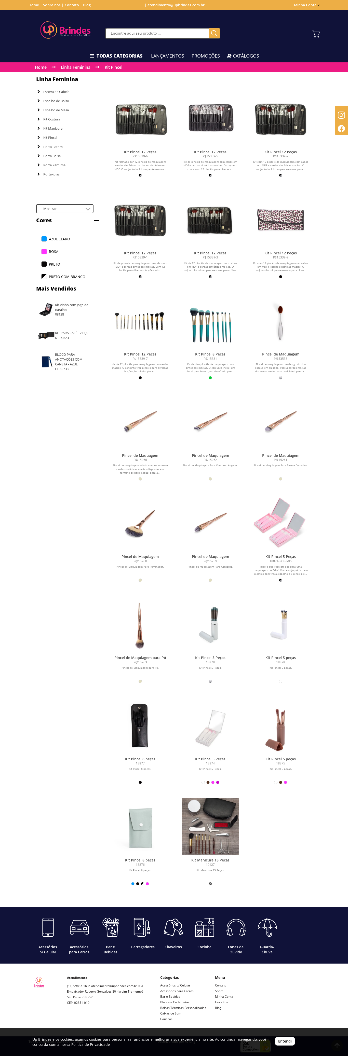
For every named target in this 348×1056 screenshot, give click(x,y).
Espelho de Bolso (56, 101)
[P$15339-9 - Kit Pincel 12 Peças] (280, 219)
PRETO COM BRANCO (67, 276)
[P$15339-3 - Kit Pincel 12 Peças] (210, 219)
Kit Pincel (113, 67)
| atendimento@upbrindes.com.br (174, 5)
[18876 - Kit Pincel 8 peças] (140, 826)
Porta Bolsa (52, 156)
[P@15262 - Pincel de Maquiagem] (210, 422)
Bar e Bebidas (170, 996)
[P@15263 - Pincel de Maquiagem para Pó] (140, 624)
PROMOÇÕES (206, 56)
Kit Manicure (52, 128)
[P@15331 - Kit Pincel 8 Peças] (210, 321)
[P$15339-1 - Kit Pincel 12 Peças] (140, 219)
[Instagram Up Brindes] (71, 1020)
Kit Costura (51, 119)
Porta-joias (51, 174)
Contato (220, 985)
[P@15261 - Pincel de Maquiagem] (280, 422)
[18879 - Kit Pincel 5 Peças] (210, 624)
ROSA (53, 251)
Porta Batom (53, 146)
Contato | (73, 5)
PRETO (54, 264)
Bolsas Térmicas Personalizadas (183, 1008)
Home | (35, 5)
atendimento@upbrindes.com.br (114, 986)
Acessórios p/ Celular (175, 985)
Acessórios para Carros (177, 991)
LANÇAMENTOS (167, 56)
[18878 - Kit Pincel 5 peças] (280, 624)
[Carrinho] (316, 33)
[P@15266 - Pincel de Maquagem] (140, 422)
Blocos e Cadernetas (175, 1002)
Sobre (219, 991)
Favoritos (221, 1002)
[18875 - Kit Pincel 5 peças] (280, 725)
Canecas (166, 1019)
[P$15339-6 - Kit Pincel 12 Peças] (140, 118)
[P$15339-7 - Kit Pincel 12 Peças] (140, 321)
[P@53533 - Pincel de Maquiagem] (280, 321)
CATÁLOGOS (245, 56)
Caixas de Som (170, 1013)
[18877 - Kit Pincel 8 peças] (140, 725)
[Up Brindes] (65, 30)
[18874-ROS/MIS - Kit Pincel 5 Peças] (280, 523)
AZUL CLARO (59, 239)
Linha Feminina (75, 67)
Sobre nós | (53, 5)
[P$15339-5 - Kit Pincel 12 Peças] (210, 118)
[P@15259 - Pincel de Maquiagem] (210, 523)
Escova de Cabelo (56, 91)
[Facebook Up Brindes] (83, 1020)
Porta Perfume (54, 165)
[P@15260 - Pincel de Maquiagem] (140, 523)
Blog (87, 5)
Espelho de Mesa (56, 110)
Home (41, 67)
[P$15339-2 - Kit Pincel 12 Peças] (280, 118)
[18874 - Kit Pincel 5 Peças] (210, 725)
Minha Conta (224, 996)
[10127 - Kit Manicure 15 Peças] (210, 826)
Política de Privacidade (90, 1044)
